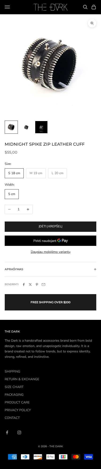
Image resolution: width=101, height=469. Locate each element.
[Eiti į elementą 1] (11, 127)
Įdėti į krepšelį (50, 226)
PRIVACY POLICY (18, 410)
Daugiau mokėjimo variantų (50, 252)
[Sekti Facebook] (7, 432)
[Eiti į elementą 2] (26, 127)
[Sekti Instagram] (19, 432)
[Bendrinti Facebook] (24, 284)
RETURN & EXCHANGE (22, 379)
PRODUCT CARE (17, 402)
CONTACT (12, 418)
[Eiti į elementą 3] (41, 127)
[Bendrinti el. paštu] (43, 284)
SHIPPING (12, 371)
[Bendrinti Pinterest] (37, 284)
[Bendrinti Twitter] (30, 284)
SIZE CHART (14, 387)
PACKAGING (14, 394)
